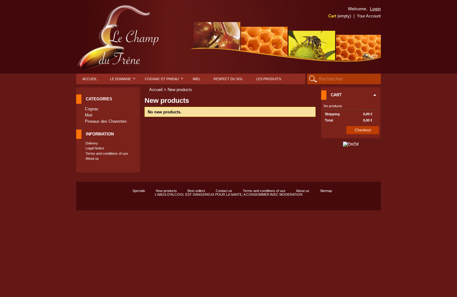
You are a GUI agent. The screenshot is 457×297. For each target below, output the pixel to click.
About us (92, 158)
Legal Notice (94, 148)
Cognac (92, 109)
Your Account (369, 16)
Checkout (363, 130)
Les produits (268, 79)
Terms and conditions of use (106, 153)
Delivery (91, 143)
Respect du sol (228, 79)
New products (166, 191)
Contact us (224, 191)
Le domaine (123, 80)
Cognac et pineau (164, 80)
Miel (197, 79)
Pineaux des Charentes (106, 121)
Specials (138, 191)
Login (375, 8)
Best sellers (196, 191)
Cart (339, 16)
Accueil (89, 79)
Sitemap (326, 191)
